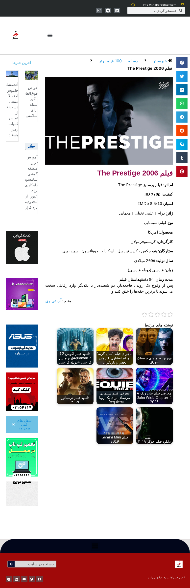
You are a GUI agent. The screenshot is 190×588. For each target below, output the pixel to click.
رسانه (133, 60)
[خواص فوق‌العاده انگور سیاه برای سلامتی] (31, 74)
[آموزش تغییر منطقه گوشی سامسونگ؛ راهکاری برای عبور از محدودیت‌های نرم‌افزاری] (31, 146)
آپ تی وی (53, 301)
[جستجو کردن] (11, 564)
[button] (50, 35)
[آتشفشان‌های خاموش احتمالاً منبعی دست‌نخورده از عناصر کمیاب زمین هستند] (12, 73)
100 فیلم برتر (110, 60)
